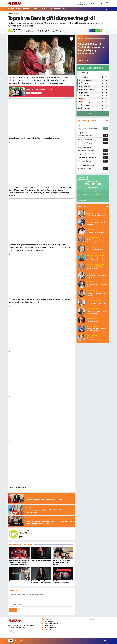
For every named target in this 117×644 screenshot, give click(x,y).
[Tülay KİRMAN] (81, 337)
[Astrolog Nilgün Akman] (81, 257)
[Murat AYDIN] (81, 213)
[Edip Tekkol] (81, 284)
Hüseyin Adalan (93, 219)
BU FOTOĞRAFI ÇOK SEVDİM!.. (97, 303)
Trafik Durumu (49, 621)
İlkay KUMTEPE (92, 291)
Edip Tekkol (91, 282)
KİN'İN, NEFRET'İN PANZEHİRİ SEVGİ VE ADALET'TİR (97, 330)
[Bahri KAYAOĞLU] (81, 320)
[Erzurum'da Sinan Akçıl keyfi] (19, 573)
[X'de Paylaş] (93, 30)
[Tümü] (107, 38)
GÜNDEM (11, 9)
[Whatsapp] (12, 631)
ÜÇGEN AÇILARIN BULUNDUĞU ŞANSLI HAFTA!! (96, 259)
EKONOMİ (34, 9)
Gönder (13, 610)
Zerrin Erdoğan (93, 237)
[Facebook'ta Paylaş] (90, 30)
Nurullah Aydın (92, 326)
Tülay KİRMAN (92, 335)
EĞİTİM (42, 9)
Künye (71, 619)
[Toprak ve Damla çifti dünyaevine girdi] (41, 55)
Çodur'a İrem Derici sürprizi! (41, 560)
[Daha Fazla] (100, 30)
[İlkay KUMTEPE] (81, 293)
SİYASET (26, 9)
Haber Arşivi (48, 629)
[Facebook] (9, 631)
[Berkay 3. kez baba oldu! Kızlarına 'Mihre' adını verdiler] (63, 553)
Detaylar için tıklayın (93, 114)
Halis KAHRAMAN (93, 308)
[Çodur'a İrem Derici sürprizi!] (41, 553)
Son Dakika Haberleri (51, 627)
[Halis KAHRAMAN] (81, 311)
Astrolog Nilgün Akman (96, 255)
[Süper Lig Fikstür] (107, 121)
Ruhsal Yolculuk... (92, 269)
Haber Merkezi (25, 533)
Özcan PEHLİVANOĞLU (94, 301)
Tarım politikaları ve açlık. (95, 232)
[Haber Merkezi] (13, 534)
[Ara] (106, 9)
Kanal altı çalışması (93, 321)
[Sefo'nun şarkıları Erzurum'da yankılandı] (63, 573)
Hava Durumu (48, 619)
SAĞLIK (49, 9)
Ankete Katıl (83, 60)
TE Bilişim (106, 641)
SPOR (64, 9)
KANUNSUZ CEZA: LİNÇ (95, 250)
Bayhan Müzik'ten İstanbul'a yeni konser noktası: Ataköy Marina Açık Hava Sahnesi (19, 562)
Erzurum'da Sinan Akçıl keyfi (19, 581)
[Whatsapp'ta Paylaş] (97, 30)
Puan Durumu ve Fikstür (51, 623)
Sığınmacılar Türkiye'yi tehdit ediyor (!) (97, 285)
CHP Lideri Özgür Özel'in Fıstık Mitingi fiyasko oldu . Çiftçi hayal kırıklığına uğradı (96, 241)
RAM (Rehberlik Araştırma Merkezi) (95, 339)
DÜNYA (18, 9)
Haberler (10, 13)
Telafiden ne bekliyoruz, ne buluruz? (96, 294)
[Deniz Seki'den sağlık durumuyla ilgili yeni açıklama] (41, 573)
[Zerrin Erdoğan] (81, 240)
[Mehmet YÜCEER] (81, 231)
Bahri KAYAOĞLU (93, 318)
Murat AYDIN (91, 211)
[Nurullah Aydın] (81, 329)
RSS (11, 641)
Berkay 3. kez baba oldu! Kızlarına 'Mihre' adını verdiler (61, 562)
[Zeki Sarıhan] (81, 248)
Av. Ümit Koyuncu (93, 273)
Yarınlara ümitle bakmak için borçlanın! (96, 276)
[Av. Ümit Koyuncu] (81, 275)
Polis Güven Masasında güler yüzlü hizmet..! (96, 312)
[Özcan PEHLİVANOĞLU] (81, 302)
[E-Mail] (20, 537)
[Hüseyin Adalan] (81, 222)
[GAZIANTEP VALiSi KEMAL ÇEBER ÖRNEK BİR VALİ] (81, 266)
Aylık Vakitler (82, 200)
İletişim (92, 619)
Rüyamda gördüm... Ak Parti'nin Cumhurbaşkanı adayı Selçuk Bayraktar (97, 214)
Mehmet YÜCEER (92, 229)
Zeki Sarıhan (91, 247)
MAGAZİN (57, 9)
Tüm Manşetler (49, 625)
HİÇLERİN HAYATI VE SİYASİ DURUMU (96, 223)
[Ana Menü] (108, 9)
